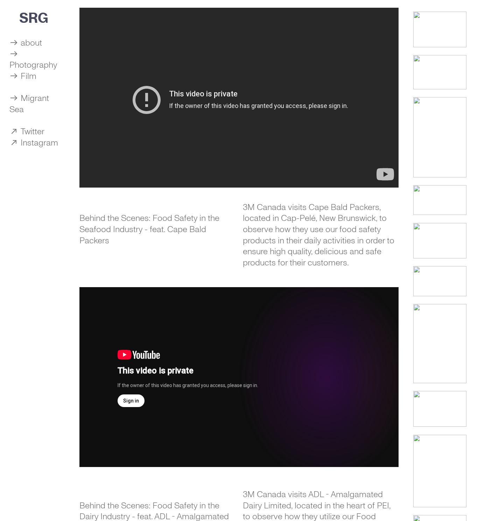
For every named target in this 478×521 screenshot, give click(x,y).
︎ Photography (33, 59)
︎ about (25, 43)
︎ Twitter (26, 131)
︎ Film (22, 76)
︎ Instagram (33, 143)
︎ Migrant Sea (29, 103)
